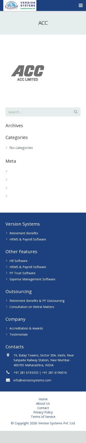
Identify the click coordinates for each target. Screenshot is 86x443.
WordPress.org (21, 196)
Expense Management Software (32, 279)
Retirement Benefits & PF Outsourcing (36, 301)
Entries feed (19, 179)
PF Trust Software (22, 273)
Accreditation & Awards (26, 328)
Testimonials (18, 334)
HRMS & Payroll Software (27, 239)
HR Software (18, 261)
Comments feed (22, 188)
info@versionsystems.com (32, 380)
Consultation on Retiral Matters (31, 307)
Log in (14, 171)
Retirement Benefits (23, 233)
